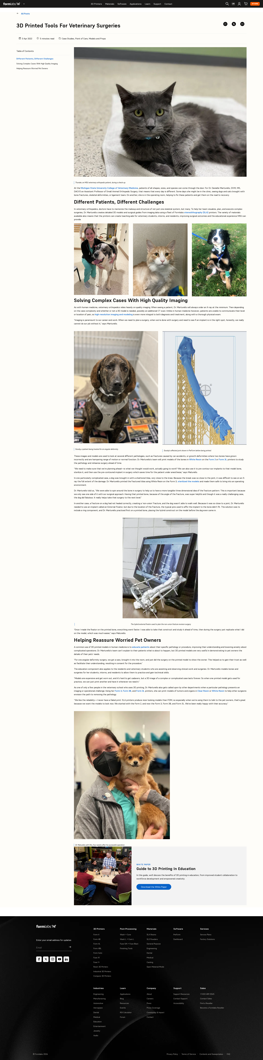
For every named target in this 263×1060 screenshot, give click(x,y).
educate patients (140, 647)
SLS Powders (152, 939)
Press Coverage (153, 1008)
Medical (150, 957)
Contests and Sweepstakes (211, 1054)
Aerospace (98, 1008)
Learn (147, 3)
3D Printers (96, 3)
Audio (95, 1035)
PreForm (176, 934)
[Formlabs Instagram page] (52, 959)
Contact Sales (206, 998)
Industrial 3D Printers (102, 971)
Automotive (98, 1003)
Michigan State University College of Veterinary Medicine (109, 188)
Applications (135, 3)
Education (97, 1021)
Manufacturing (99, 998)
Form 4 (96, 934)
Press (149, 1003)
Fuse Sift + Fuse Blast (129, 944)
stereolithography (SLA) (196, 212)
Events (123, 1008)
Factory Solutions (207, 939)
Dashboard (178, 939)
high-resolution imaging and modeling (114, 314)
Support (157, 3)
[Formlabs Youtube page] (59, 959)
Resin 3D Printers (100, 967)
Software (122, 3)
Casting (150, 962)
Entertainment (99, 1026)
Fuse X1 (96, 957)
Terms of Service (189, 1054)
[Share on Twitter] (234, 24)
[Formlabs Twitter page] (45, 959)
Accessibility (178, 1003)
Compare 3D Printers (102, 976)
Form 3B (127, 690)
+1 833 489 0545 (207, 994)
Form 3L (223, 459)
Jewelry (96, 1031)
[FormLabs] (11, 4)
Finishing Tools (126, 948)
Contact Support (180, 998)
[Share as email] (242, 24)
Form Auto (97, 953)
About (149, 994)
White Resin (195, 459)
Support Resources (181, 994)
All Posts (25, 13)
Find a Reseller (206, 1003)
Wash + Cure (125, 934)
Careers (150, 998)
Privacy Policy (172, 1054)
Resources (124, 1003)
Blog (122, 998)
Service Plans (205, 934)
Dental (149, 953)
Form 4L (96, 944)
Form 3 (212, 459)
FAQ (228, 1054)
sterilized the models (188, 481)
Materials (109, 3)
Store (255, 4)
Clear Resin (203, 690)
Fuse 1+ (96, 962)
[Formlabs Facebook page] (39, 959)
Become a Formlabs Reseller (212, 1008)
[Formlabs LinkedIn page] (66, 959)
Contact (168, 3)
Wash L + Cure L (127, 939)
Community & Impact (155, 1012)
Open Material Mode (155, 967)
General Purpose (154, 944)
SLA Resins (151, 934)
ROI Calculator (126, 1012)
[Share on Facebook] (225, 24)
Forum (122, 1017)
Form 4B (96, 939)
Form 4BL (97, 948)
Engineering (152, 948)
